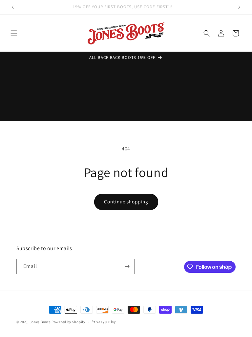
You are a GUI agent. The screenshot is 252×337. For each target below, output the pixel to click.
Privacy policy (104, 321)
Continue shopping (126, 201)
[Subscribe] (127, 266)
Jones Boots (40, 322)
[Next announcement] (239, 7)
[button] (14, 33)
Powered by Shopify (68, 322)
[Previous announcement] (13, 7)
